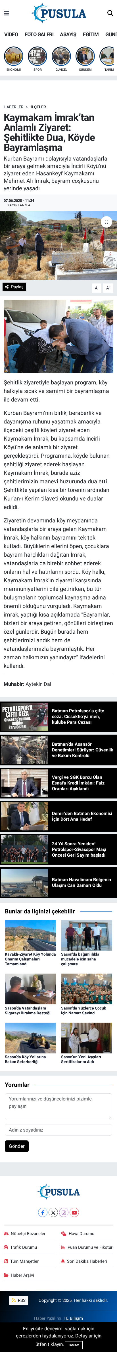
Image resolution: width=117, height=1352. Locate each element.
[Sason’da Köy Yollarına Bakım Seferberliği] (30, 1037)
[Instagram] (63, 1212)
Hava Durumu (81, 1233)
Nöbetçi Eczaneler (28, 1233)
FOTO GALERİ (39, 34)
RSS (21, 1300)
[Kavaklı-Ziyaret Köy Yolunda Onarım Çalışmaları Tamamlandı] (30, 935)
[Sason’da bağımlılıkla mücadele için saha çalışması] (86, 935)
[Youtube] (74, 1212)
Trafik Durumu (23, 1247)
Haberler (14, 107)
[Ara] (110, 13)
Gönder (17, 1146)
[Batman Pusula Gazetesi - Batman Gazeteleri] (58, 13)
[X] (53, 1212)
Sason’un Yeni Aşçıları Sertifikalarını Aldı (81, 1059)
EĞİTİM (91, 34)
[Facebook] (42, 1212)
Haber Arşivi (22, 1275)
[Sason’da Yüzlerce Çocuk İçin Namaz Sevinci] (86, 989)
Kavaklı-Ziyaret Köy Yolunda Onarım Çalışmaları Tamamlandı (30, 959)
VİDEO (11, 34)
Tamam (74, 1345)
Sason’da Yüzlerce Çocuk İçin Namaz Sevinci (83, 1010)
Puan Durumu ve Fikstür (90, 1247)
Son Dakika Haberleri (87, 1261)
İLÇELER (38, 107)
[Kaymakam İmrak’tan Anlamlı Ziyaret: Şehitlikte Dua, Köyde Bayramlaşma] (58, 245)
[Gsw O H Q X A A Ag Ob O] (59, 336)
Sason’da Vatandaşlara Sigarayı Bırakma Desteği (28, 1010)
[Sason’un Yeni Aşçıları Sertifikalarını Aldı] (86, 1037)
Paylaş (17, 286)
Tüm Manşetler (24, 1261)
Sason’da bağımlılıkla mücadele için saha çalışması (80, 959)
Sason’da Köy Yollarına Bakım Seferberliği (25, 1059)
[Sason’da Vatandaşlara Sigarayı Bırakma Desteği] (30, 989)
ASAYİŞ (68, 34)
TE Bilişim (73, 1318)
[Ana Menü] (6, 13)
